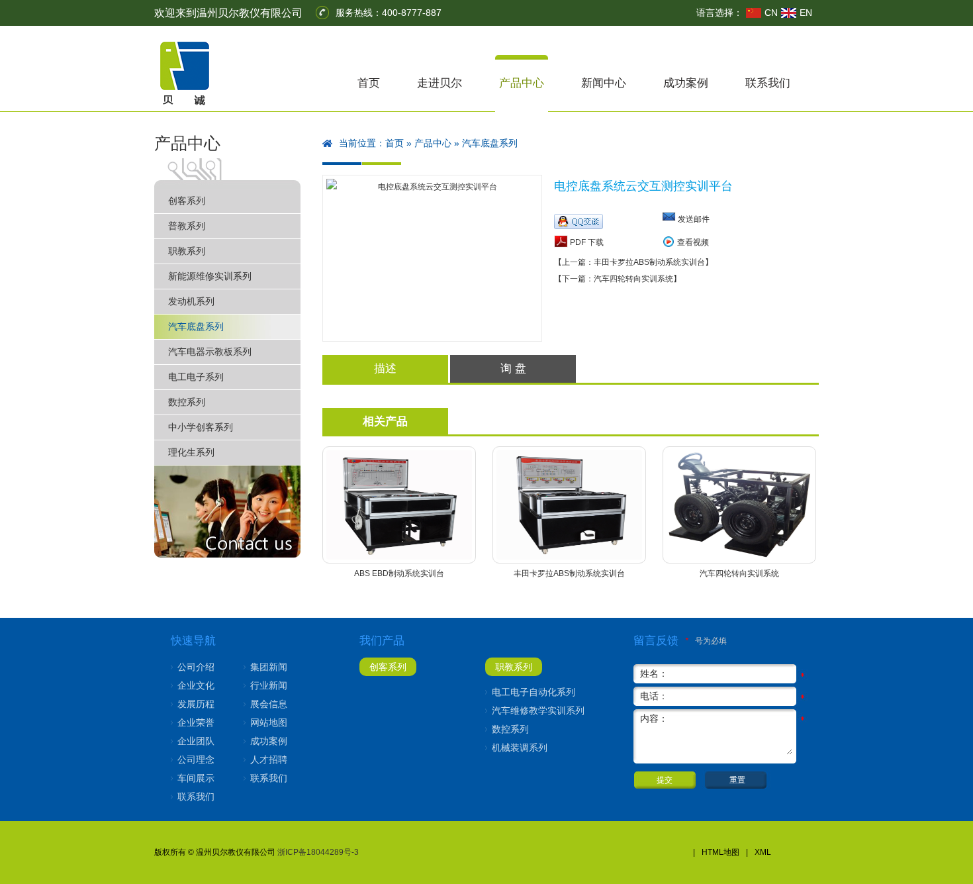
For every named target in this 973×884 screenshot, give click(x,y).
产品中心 (521, 83)
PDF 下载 (586, 242)
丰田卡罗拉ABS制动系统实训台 (569, 573)
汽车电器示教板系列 (210, 351)
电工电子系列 (196, 376)
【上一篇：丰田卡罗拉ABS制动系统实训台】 (633, 262)
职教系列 (186, 251)
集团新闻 (268, 667)
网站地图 (268, 722)
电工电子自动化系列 (533, 692)
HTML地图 (720, 852)
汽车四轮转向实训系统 (739, 573)
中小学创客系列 (200, 427)
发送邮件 (694, 219)
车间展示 (195, 778)
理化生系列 (191, 452)
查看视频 (693, 242)
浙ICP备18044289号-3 (318, 852)
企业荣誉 (195, 722)
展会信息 (268, 704)
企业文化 (195, 685)
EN (806, 12)
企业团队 (195, 741)
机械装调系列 (519, 747)
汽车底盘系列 (196, 326)
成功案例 (685, 83)
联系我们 (767, 83)
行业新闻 (268, 685)
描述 (385, 368)
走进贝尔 (439, 83)
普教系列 (186, 226)
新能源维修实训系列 (210, 276)
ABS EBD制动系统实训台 (399, 573)
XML (763, 852)
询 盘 (513, 368)
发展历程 (195, 704)
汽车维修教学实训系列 (538, 710)
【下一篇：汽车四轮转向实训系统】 (617, 278)
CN (771, 12)
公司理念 (195, 759)
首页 (368, 83)
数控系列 (186, 402)
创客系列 (186, 200)
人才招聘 (268, 759)
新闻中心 (603, 83)
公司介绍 (195, 667)
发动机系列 (191, 301)
